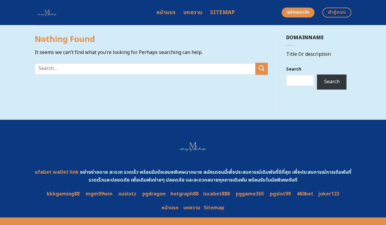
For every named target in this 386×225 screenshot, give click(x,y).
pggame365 (250, 194)
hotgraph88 (184, 194)
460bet (305, 194)
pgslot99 (280, 194)
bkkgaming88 (63, 194)
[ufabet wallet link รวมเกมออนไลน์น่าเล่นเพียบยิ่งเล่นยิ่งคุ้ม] (91, 12)
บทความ (192, 12)
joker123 (328, 194)
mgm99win (99, 194)
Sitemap (222, 12)
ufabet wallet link (57, 172)
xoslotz (127, 194)
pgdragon (154, 194)
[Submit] (261, 68)
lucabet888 (216, 194)
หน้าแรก (166, 12)
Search (293, 69)
